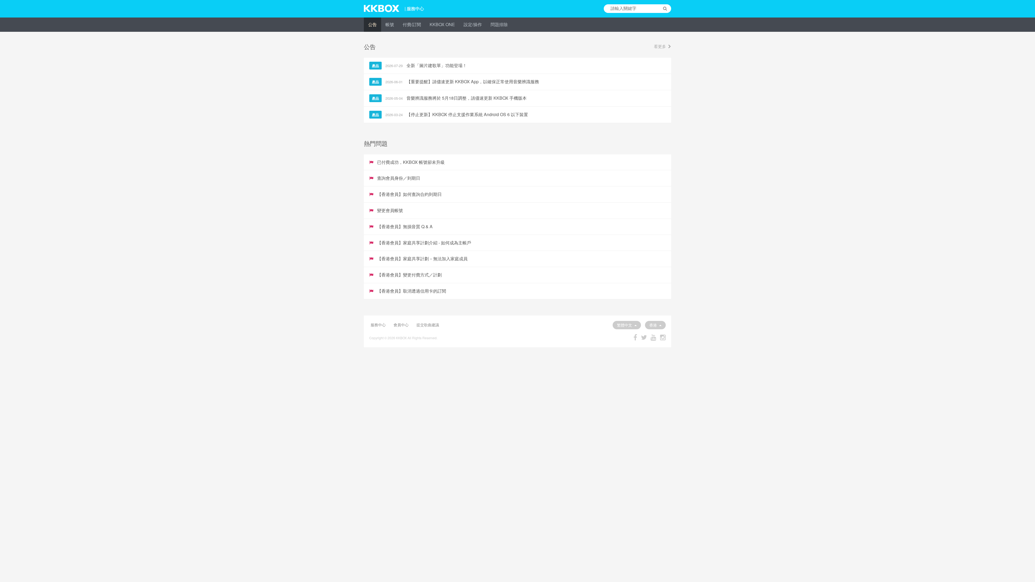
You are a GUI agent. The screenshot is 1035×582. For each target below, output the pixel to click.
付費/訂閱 (412, 24)
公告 (372, 24)
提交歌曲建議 (427, 324)
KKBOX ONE (442, 24)
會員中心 (401, 324)
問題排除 (499, 24)
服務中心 (378, 324)
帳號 (389, 24)
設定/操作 (473, 24)
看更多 (660, 46)
